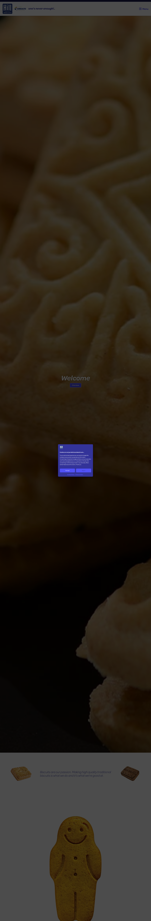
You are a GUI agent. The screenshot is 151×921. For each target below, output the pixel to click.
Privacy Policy (79, 474)
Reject (83, 470)
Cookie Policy (71, 474)
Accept (67, 470)
